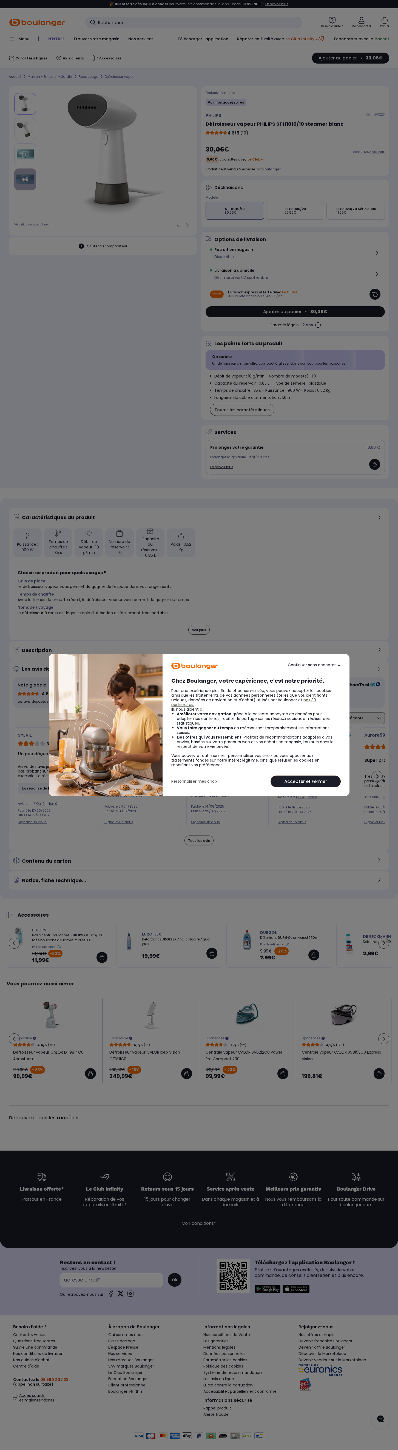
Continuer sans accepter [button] (314, 665)
